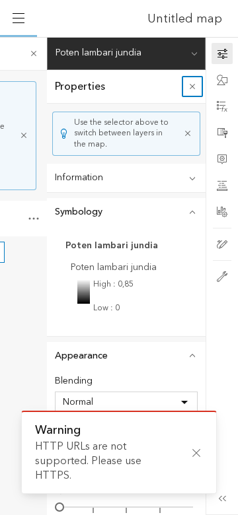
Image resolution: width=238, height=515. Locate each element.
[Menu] (18, 18)
